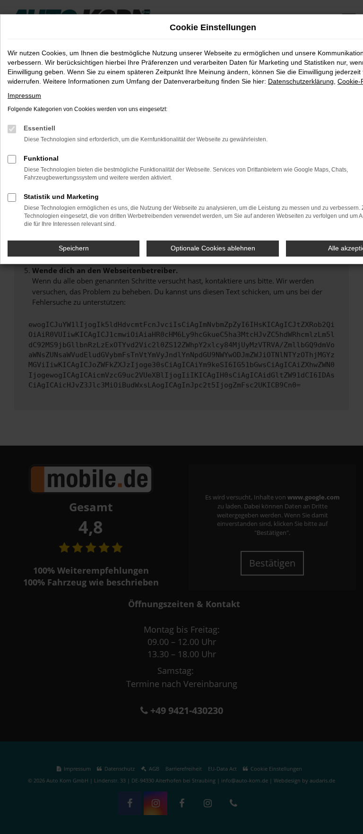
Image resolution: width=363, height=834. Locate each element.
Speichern (74, 248)
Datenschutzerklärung (301, 81)
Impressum (24, 95)
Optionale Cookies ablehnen (213, 248)
